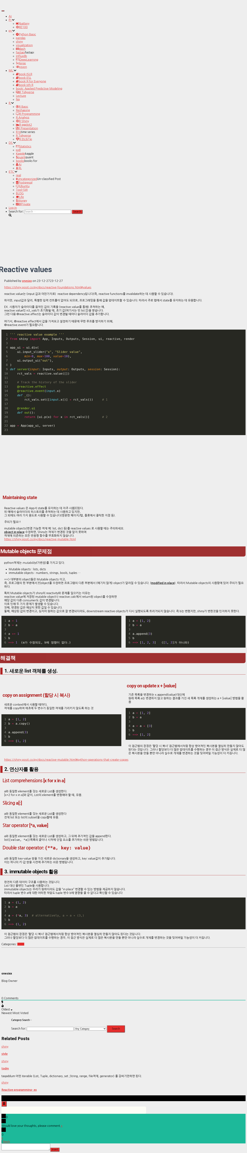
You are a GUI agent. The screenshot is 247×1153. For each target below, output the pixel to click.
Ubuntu (24, 186)
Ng (18, 99)
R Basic (23, 106)
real (18, 175)
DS (11, 142)
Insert (55, 1149)
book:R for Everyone (32, 81)
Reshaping (23, 110)
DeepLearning (28, 59)
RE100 (23, 27)
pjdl (18, 150)
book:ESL (25, 77)
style (4, 1054)
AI (10, 16)
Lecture (21, 95)
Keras (22, 63)
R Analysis (22, 117)
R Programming (29, 113)
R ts (18, 131)
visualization (24, 45)
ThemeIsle (239, 1097)
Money (22, 200)
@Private (24, 204)
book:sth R (26, 84)
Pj (10, 19)
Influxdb (21, 56)
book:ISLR (25, 74)
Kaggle (20, 153)
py (10, 30)
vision (23, 66)
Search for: (18, 1028)
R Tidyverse (26, 92)
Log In (13, 207)
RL (20, 168)
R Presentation (28, 128)
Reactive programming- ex (19, 1089)
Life (21, 197)
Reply (6, 1141)
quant (21, 157)
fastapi (20, 52)
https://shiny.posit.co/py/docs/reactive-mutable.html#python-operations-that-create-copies (66, 759)
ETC (12, 171)
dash (22, 48)
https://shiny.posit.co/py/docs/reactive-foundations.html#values (47, 287)
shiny (19, 41)
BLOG (20, 193)
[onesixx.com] (11, 6)
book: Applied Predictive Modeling (39, 88)
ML (11, 70)
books (20, 160)
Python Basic (27, 34)
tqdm (5, 1068)
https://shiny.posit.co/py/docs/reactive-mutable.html (40, 539)
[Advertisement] (123, 466)
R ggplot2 (25, 124)
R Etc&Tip (25, 139)
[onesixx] (10, 966)
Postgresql (25, 182)
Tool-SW (22, 189)
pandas (20, 37)
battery (24, 23)
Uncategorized (27, 178)
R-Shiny (24, 121)
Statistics (25, 146)
